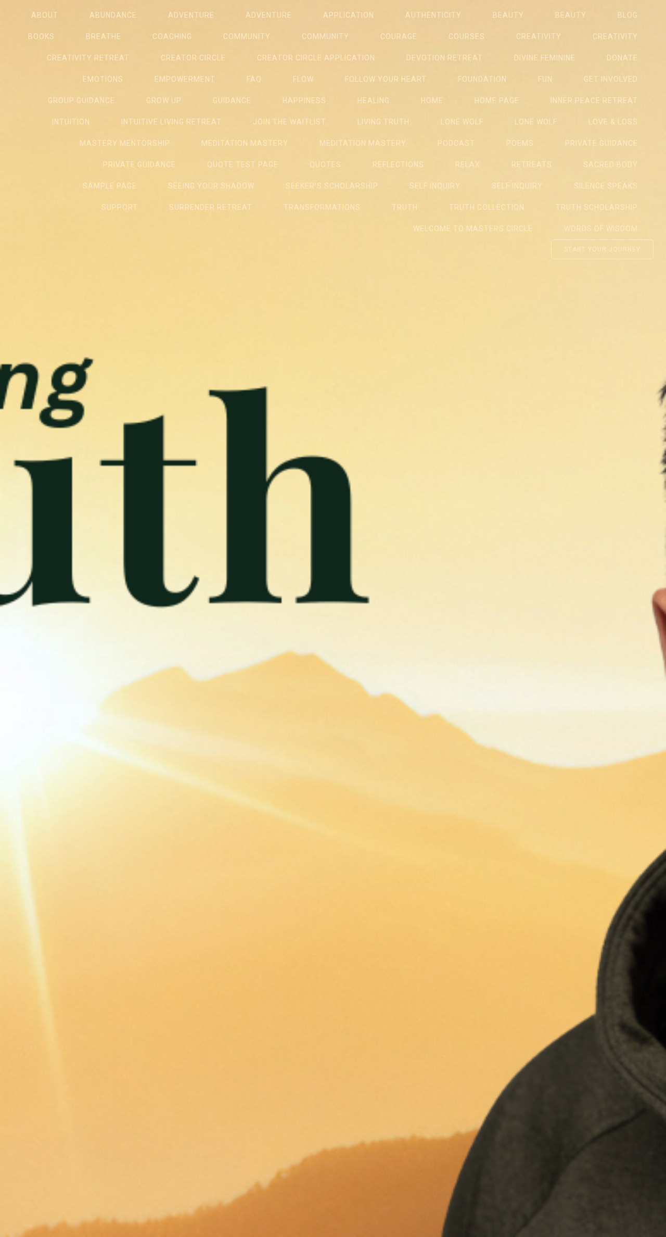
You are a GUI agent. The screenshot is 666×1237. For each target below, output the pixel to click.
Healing (373, 100)
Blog (628, 15)
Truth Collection (486, 207)
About (44, 15)
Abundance (113, 15)
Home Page (497, 100)
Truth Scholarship (597, 207)
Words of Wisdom (601, 228)
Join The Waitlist (289, 122)
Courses (467, 36)
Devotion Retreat (444, 58)
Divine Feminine (544, 58)
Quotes (325, 164)
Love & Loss (613, 122)
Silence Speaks (606, 186)
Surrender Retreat (210, 207)
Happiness (304, 100)
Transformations (322, 207)
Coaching (172, 36)
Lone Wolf (462, 122)
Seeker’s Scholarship (332, 186)
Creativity (538, 36)
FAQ (254, 79)
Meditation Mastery (244, 143)
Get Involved (611, 79)
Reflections (398, 164)
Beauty (508, 15)
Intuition (71, 122)
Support (119, 207)
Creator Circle (193, 58)
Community (247, 36)
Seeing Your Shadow (211, 186)
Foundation (482, 79)
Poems (520, 143)
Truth (405, 207)
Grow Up (164, 100)
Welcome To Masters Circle (473, 228)
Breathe (103, 36)
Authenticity (433, 15)
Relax (467, 164)
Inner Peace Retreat (594, 100)
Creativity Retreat (88, 58)
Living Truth (383, 122)
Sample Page (110, 186)
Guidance (232, 100)
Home (432, 100)
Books (41, 36)
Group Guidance (81, 100)
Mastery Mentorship (125, 143)
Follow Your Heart (386, 79)
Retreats (531, 164)
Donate (622, 58)
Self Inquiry (434, 186)
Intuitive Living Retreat (171, 122)
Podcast (456, 143)
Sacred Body (610, 164)
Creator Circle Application (316, 58)
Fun (545, 79)
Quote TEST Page (242, 164)
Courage (398, 36)
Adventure (191, 15)
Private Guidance (601, 143)
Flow (303, 79)
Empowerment (185, 79)
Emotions (103, 79)
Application (348, 15)
